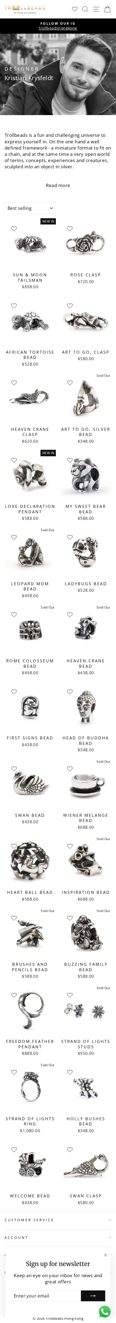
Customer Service (29, 1219)
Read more (58, 185)
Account (16, 1237)
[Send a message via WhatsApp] (104, 1311)
